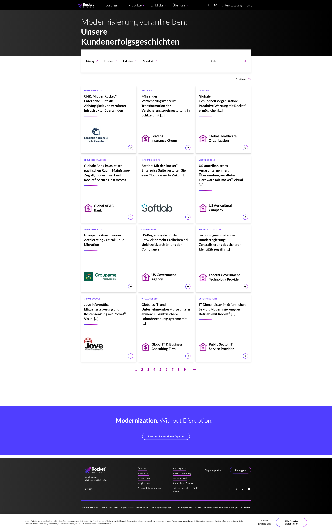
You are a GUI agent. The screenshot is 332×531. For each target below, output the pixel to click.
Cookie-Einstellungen (264, 522)
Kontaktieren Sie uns (183, 483)
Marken (198, 507)
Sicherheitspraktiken (183, 507)
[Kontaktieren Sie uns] (215, 5)
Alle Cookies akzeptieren (291, 522)
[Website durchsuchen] (209, 5)
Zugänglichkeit (127, 507)
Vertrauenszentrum (89, 507)
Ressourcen (143, 473)
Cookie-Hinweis (142, 507)
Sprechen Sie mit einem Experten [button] (166, 436)
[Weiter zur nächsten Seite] (194, 369)
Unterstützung (231, 5)
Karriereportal (180, 478)
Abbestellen (246, 507)
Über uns (142, 468)
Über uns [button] (178, 5)
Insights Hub (144, 483)
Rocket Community (182, 473)
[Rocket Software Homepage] (86, 5)
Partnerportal (179, 468)
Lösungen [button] (112, 5)
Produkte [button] (135, 5)
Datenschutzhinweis (110, 507)
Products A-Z (144, 478)
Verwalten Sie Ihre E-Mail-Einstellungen (221, 507)
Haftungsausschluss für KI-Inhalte (186, 490)
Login (250, 5)
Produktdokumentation (149, 488)
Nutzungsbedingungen (162, 507)
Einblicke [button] (157, 5)
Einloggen (240, 470)
